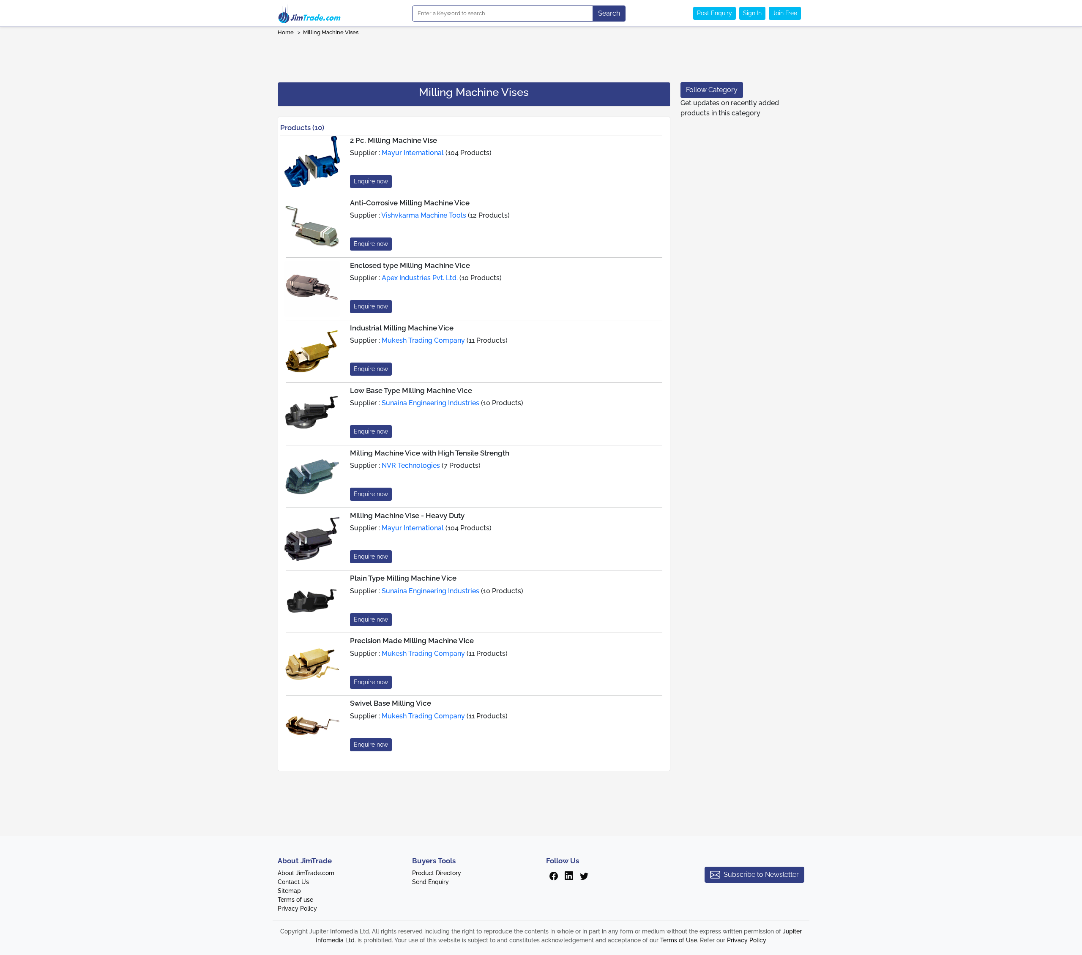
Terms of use (295, 899)
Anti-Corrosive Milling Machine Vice (410, 203)
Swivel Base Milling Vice (390, 703)
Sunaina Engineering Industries (430, 403)
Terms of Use (678, 940)
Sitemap (289, 890)
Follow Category (712, 90)
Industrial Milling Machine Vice (402, 328)
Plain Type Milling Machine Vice (403, 578)
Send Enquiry (430, 882)
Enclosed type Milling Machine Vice (410, 265)
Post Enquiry (714, 13)
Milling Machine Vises (330, 32)
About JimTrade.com (306, 873)
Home (286, 32)
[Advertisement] (541, 56)
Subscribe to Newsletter (761, 874)
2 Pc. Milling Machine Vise (393, 140)
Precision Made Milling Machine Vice (412, 640)
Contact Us (293, 882)
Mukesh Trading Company (423, 340)
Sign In (752, 13)
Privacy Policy (297, 908)
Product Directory (436, 873)
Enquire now (371, 181)
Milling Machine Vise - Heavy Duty (407, 515)
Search (609, 13)
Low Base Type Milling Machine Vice (411, 390)
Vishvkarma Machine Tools (423, 215)
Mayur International (413, 153)
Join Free (785, 13)
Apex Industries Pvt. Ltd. (420, 278)
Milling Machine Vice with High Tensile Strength (429, 453)
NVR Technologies (411, 465)
